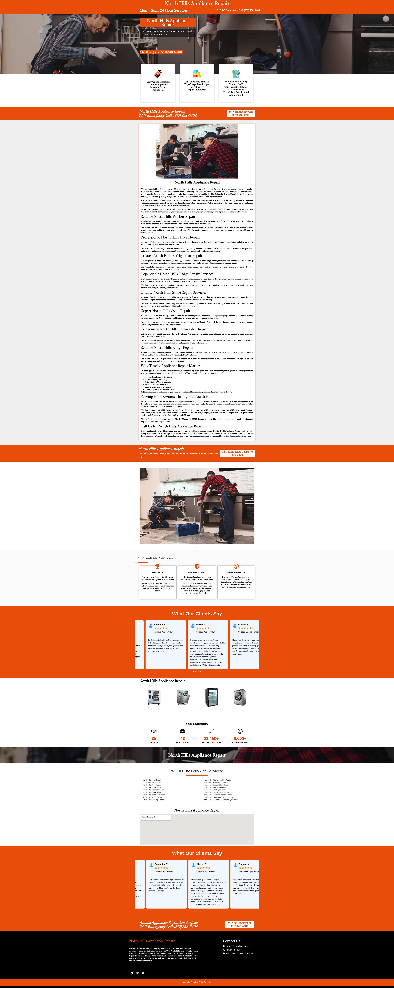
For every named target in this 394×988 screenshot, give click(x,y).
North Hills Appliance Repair (161, 448)
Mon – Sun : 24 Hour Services (164, 10)
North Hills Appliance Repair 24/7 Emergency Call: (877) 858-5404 (168, 113)
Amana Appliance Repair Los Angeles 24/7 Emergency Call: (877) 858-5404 (169, 924)
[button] (193, 671)
